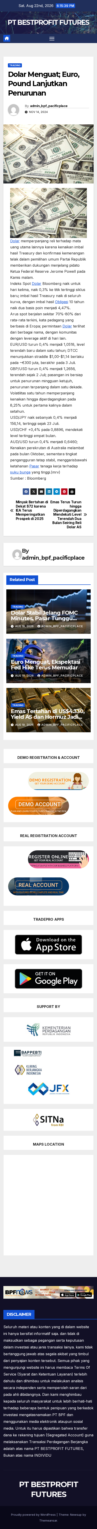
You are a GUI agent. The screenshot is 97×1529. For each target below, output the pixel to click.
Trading (15, 65)
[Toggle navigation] (52, 38)
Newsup (76, 1514)
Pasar (34, 466)
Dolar (15, 241)
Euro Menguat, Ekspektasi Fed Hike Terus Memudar (45, 665)
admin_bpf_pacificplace (49, 106)
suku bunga (20, 472)
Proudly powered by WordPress (34, 1514)
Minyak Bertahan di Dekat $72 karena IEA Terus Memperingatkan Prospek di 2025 (32, 510)
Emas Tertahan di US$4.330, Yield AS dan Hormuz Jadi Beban (48, 717)
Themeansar (48, 1520)
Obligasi (61, 302)
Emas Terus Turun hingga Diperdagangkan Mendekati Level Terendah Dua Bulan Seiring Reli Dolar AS (65, 514)
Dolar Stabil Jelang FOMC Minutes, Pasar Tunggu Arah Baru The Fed (44, 618)
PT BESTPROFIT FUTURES (48, 22)
